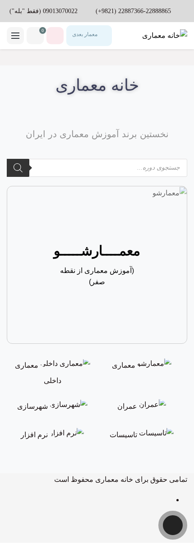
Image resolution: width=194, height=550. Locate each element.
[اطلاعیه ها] (55, 35)
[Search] (18, 168)
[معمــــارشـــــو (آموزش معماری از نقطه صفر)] (169, 192)
